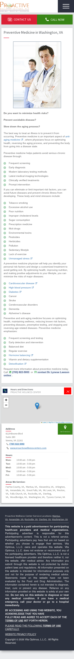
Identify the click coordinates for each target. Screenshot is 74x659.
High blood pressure (20, 287)
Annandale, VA (16, 519)
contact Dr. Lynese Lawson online (36, 374)
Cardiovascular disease (21, 283)
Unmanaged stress (19, 258)
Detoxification (16, 363)
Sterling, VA (45, 519)
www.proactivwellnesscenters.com (28, 447)
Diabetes (13, 291)
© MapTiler (50, 422)
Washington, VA (60, 519)
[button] (37, 405)
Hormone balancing (19, 355)
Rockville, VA (31, 519)
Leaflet (44, 422)
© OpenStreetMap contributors (63, 422)
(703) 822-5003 (16, 443)
